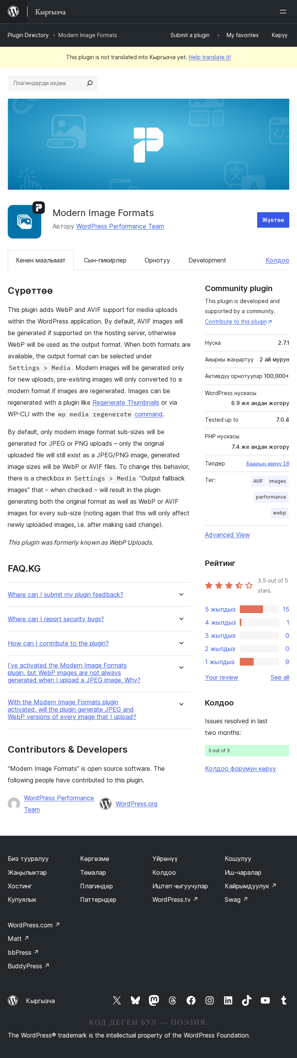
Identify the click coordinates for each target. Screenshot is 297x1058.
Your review (221, 677)
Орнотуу (157, 260)
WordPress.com (34, 925)
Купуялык (22, 899)
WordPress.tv (175, 899)
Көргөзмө (94, 858)
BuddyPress (29, 966)
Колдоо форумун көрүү (240, 768)
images (277, 481)
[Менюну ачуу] (284, 11)
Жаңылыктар (27, 872)
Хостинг (20, 886)
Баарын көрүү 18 (267, 463)
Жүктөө (273, 219)
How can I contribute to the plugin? (58, 643)
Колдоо (277, 260)
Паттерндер (98, 899)
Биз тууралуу (28, 858)
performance (271, 497)
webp (279, 513)
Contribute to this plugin (236, 321)
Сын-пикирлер (105, 260)
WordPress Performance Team (120, 226)
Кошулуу (238, 858)
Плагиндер (96, 886)
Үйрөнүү (165, 858)
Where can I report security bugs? (56, 619)
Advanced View (227, 534)
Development (207, 260)
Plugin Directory (28, 35)
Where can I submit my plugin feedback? (65, 594)
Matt (18, 938)
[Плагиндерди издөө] (89, 83)
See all (280, 677)
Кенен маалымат (41, 260)
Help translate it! (210, 57)
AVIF (258, 481)
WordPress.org (136, 804)
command (149, 414)
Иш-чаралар (243, 872)
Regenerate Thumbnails (125, 402)
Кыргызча (40, 1001)
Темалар (93, 872)
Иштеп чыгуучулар (180, 886)
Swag (236, 899)
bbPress (23, 952)
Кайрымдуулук (251, 886)
